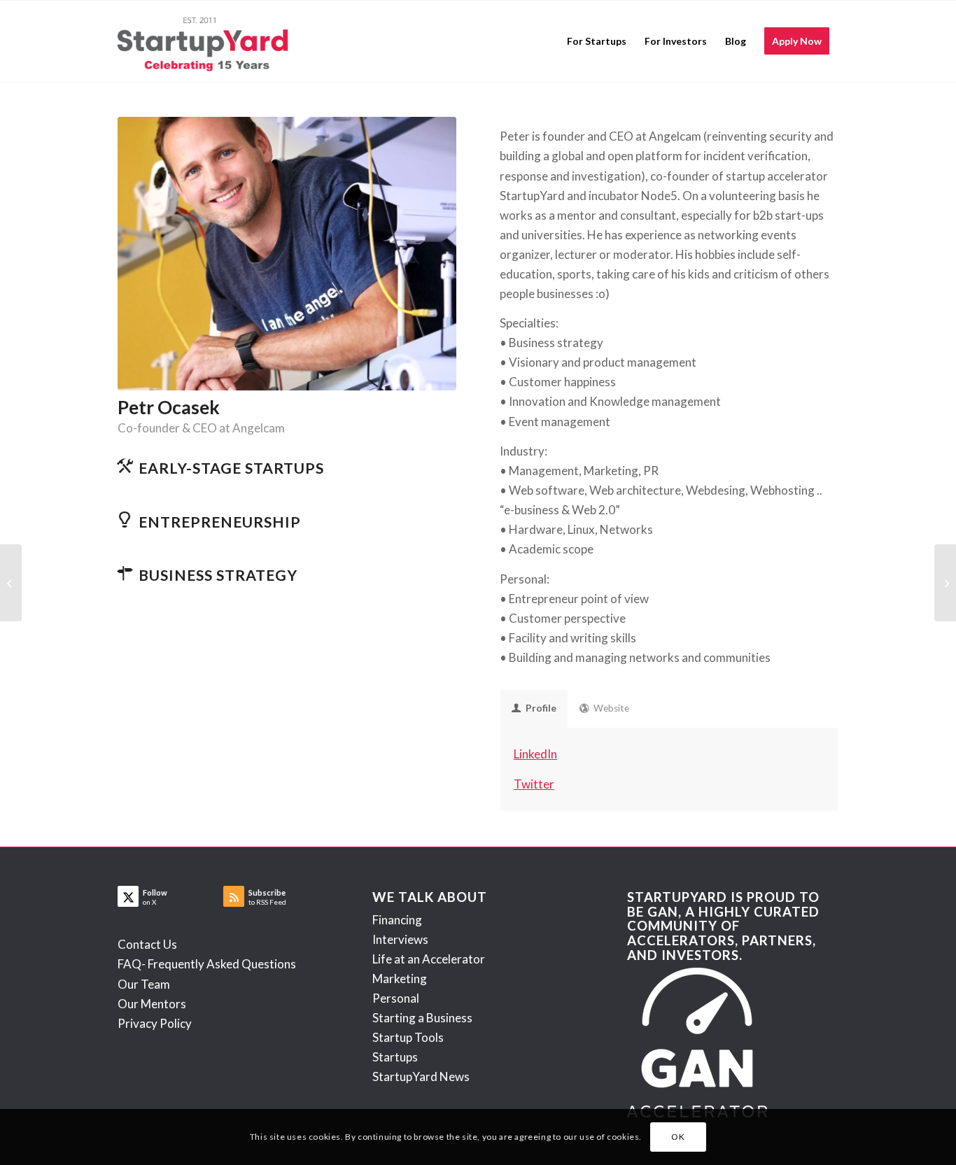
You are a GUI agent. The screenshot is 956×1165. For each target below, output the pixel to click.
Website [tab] (611, 708)
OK (677, 1136)
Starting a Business (422, 1017)
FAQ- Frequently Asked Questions (207, 963)
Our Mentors (152, 1003)
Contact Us (147, 944)
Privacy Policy (155, 1023)
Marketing (399, 978)
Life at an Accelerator (428, 959)
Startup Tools (408, 1037)
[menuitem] (596, 41)
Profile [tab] (541, 708)
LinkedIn (535, 754)
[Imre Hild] (945, 582)
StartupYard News (421, 1076)
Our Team (144, 984)
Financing (397, 919)
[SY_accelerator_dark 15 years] (206, 41)
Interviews (400, 939)
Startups (395, 1057)
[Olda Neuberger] (11, 582)
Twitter (534, 784)
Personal (395, 998)
